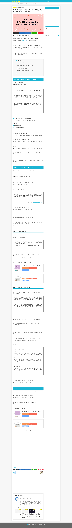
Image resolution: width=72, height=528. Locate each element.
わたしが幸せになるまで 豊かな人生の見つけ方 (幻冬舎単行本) (31, 265)
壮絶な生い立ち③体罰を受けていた (22, 68)
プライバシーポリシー (42, 524)
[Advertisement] (28, 436)
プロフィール (32, 524)
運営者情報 (36, 524)
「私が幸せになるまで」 (36, 202)
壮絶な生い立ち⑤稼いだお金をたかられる (23, 71)
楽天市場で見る (33, 278)
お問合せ (29, 524)
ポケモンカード (47, 35)
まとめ (17, 73)
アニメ (46, 28)
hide (20, 60)
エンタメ (14, 7)
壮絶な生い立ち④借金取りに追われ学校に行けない (25, 70)
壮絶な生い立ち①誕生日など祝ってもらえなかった (25, 65)
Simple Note (16, 1)
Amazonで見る (25, 278)
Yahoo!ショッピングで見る (25, 280)
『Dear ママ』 (24, 40)
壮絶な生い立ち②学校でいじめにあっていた (24, 67)
